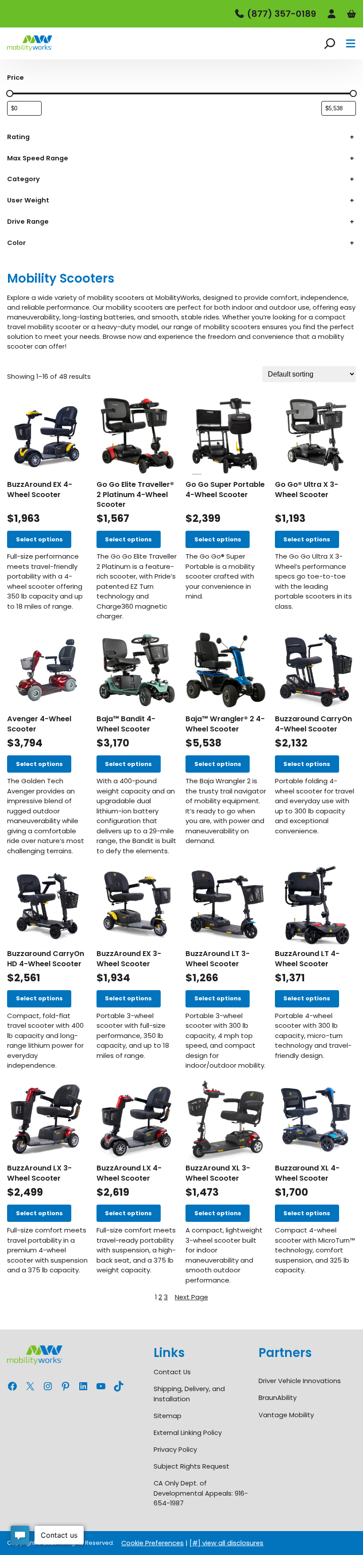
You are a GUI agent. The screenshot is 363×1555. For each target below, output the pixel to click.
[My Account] (331, 13)
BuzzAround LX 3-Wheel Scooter (39, 1173)
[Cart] (351, 13)
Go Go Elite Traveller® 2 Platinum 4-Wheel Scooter (135, 495)
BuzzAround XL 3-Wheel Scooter (217, 1173)
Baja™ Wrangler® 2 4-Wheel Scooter (225, 724)
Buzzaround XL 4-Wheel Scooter (307, 1173)
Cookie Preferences (152, 1542)
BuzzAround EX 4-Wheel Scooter (39, 490)
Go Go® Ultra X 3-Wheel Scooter (306, 490)
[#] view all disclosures (226, 1542)
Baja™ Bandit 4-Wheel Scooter (126, 724)
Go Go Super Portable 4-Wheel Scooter (225, 490)
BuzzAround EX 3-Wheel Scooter (129, 959)
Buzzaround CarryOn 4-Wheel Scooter (313, 724)
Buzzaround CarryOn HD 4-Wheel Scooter (45, 959)
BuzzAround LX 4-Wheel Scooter (129, 1173)
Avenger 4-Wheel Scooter (39, 724)
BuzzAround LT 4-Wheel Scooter (307, 959)
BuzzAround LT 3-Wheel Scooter (217, 959)
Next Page (191, 1297)
